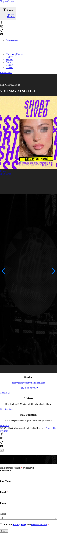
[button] (2, 23)
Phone (3, 503)
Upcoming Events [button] (14, 54)
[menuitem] (31, 54)
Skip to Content (7, 1)
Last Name (5, 481)
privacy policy (19, 524)
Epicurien (11, 14)
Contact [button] (9, 65)
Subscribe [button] (4, 425)
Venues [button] (9, 59)
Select (3, 514)
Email (4, 492)
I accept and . (26, 524)
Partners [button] (9, 62)
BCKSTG (11, 17)
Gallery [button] (9, 57)
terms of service (39, 524)
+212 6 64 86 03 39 (28, 387)
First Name (6, 470)
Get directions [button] (6, 409)
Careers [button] (9, 67)
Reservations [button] (6, 72)
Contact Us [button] (5, 392)
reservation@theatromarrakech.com (28, 382)
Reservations (12, 40)
